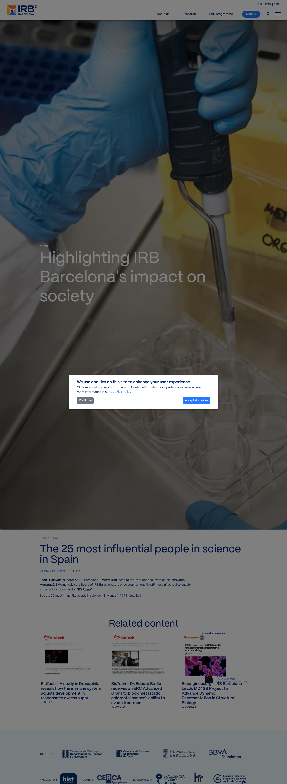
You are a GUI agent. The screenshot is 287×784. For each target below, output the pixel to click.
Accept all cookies (196, 400)
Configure (85, 400)
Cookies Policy (120, 392)
